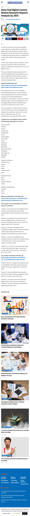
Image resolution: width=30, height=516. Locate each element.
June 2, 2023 (4, 406)
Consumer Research (6, 342)
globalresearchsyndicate (13, 19)
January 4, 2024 (4, 349)
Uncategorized (24, 484)
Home (2, 7)
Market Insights (15, 482)
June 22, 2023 (4, 377)
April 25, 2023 (4, 462)
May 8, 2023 (4, 434)
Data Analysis (4, 480)
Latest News (7, 7)
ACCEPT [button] (24, 513)
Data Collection (5, 482)
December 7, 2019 (6, 21)
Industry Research (13, 478)
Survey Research (23, 481)
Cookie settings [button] (16, 513)
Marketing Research (23, 478)
